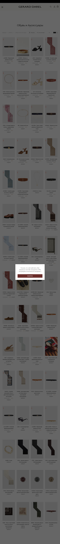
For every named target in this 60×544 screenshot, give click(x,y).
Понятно (30, 276)
